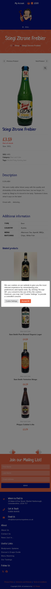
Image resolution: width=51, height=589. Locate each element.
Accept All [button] (25, 301)
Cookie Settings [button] (11, 301)
